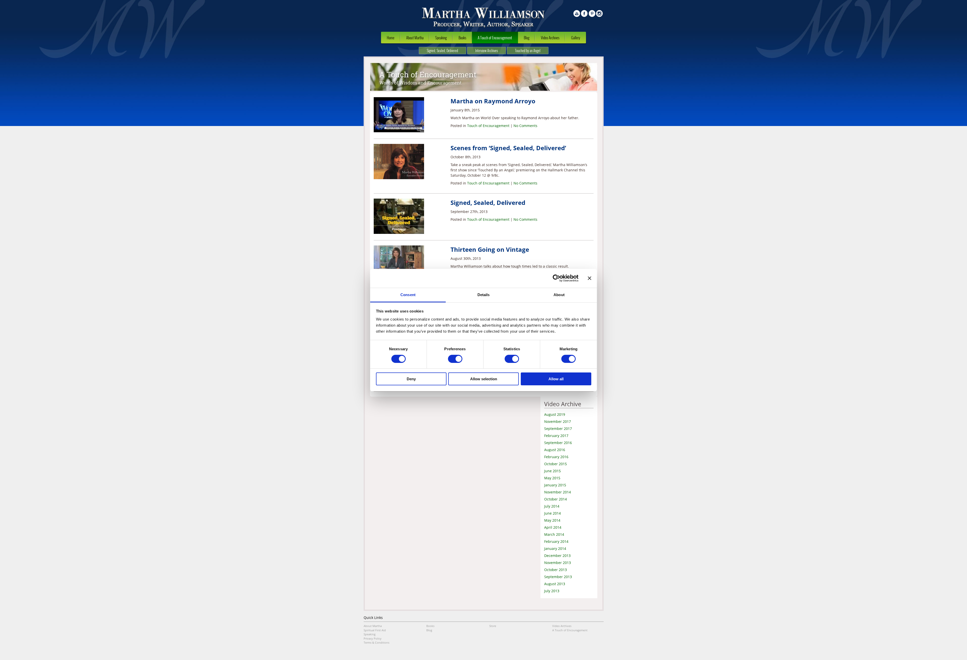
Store (492, 626)
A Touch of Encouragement (495, 37)
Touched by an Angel (527, 50)
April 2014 (552, 527)
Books (462, 37)
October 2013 (555, 569)
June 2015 (552, 470)
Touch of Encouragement (488, 125)
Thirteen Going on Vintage (490, 249)
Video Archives (550, 37)
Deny (411, 379)
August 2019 (554, 414)
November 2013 (557, 562)
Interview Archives (486, 50)
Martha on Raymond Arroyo (493, 101)
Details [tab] (483, 294)
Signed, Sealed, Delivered (442, 50)
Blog (526, 37)
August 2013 (554, 583)
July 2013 (551, 590)
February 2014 (556, 541)
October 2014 (555, 499)
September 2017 (558, 428)
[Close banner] (589, 278)
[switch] (455, 359)
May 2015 (552, 478)
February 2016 (556, 456)
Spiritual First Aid (375, 630)
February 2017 (556, 435)
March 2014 (554, 534)
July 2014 (551, 506)
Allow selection (483, 379)
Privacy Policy (373, 638)
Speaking (441, 37)
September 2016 (558, 442)
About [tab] (559, 294)
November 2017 (557, 421)
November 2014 (557, 492)
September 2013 (558, 576)
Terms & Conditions (376, 642)
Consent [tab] (408, 294)
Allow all (556, 379)
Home (390, 37)
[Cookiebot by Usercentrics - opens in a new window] (556, 278)
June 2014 (552, 513)
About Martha (415, 37)
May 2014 (552, 520)
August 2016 (554, 449)
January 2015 (555, 485)
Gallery (575, 37)
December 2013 (557, 555)
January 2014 (555, 548)
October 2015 (555, 463)
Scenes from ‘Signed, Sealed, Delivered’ (508, 148)
